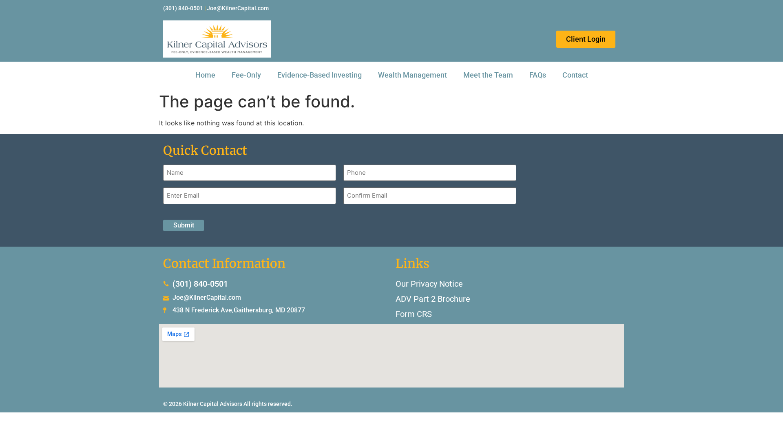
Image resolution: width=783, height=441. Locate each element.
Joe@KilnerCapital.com (238, 8)
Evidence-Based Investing (319, 75)
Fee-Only (246, 75)
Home (205, 75)
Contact (575, 75)
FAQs (537, 75)
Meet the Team (488, 75)
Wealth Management (412, 75)
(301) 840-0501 (183, 8)
